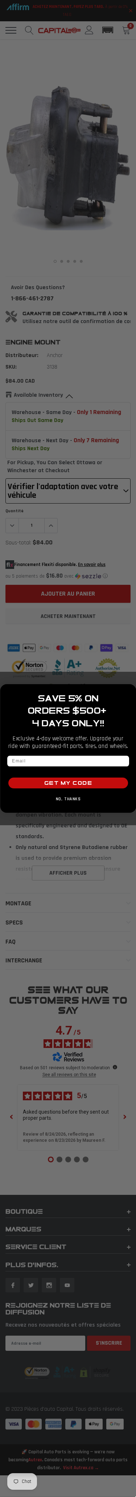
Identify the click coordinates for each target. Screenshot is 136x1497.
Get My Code (68, 783)
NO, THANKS (67, 799)
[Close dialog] (130, 690)
